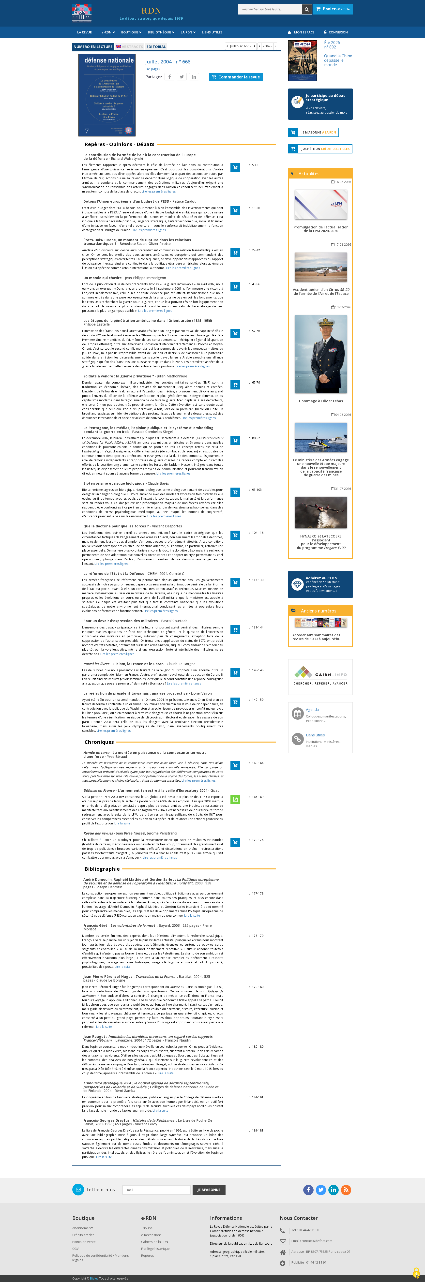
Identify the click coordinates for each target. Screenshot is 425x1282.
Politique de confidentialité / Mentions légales (100, 1257)
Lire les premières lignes (159, 191)
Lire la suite (122, 823)
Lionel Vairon (201, 693)
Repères (147, 1255)
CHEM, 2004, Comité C (166, 573)
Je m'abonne (209, 1189)
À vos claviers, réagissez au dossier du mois (326, 110)
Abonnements (82, 1228)
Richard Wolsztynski (127, 158)
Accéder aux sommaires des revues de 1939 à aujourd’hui (316, 637)
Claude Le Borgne (181, 663)
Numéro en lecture (93, 46)
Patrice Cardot (184, 201)
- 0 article (336, 9)
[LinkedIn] (194, 76)
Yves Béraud (117, 756)
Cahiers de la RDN (154, 1241)
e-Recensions (151, 1235)
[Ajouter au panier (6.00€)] (235, 210)
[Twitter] (182, 76)
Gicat (215, 790)
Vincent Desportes (167, 526)
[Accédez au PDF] (235, 799)
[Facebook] (169, 76)
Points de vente (84, 1241)
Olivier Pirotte (160, 243)
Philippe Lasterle (96, 324)
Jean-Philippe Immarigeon (145, 277)
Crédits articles (83, 1235)
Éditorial (156, 46)
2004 (266, 46)
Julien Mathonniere (172, 376)
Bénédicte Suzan (133, 243)
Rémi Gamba (125, 1090)
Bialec (94, 1278)
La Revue (84, 32)
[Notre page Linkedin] (333, 1190)
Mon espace (304, 32)
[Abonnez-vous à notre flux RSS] (346, 1190)
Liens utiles (212, 32)
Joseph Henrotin (109, 887)
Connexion (338, 32)
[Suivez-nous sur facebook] (308, 1190)
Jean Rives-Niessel (130, 833)
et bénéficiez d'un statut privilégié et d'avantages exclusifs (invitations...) (323, 586)
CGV (75, 1248)
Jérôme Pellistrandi (162, 833)
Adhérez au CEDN (321, 577)
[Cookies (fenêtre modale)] (416, 1273)
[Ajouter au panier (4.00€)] (235, 167)
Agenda (312, 709)
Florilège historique (155, 1248)
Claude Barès (158, 483)
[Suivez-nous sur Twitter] (321, 1190)
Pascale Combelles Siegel (152, 431)
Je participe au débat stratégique (325, 97)
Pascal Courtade (174, 620)
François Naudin (178, 1040)
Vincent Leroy (146, 1124)
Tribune (147, 1228)
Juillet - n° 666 (240, 46)
